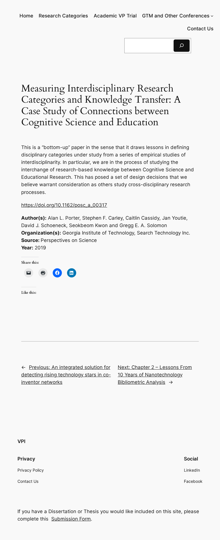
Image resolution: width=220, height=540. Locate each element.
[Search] (182, 45)
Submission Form (71, 519)
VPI (21, 441)
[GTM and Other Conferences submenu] (212, 15)
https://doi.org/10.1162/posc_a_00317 (64, 205)
